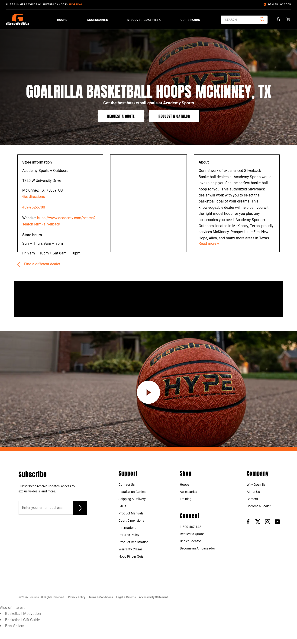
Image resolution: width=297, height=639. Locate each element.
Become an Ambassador (197, 548)
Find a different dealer (41, 264)
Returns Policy (129, 535)
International (128, 528)
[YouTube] (277, 521)
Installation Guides (132, 492)
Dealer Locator (279, 4)
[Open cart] (288, 19)
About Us (253, 492)
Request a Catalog (174, 116)
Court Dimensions (131, 520)
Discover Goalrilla (144, 19)
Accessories (97, 19)
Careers (252, 499)
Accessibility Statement (153, 597)
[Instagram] (267, 521)
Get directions (33, 196)
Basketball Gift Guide (22, 620)
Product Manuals (131, 513)
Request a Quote (121, 116)
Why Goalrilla (256, 484)
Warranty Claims (130, 549)
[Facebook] (248, 521)
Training (185, 499)
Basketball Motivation (23, 613)
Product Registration (133, 542)
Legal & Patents (126, 597)
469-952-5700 (33, 207)
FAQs (122, 506)
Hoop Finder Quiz (131, 556)
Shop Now (75, 4)
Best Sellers (14, 626)
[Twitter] (257, 521)
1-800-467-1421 (191, 527)
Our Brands (190, 19)
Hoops (62, 19)
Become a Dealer (259, 506)
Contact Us (127, 484)
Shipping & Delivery (132, 499)
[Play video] (148, 392)
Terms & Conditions (101, 597)
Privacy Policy (76, 597)
